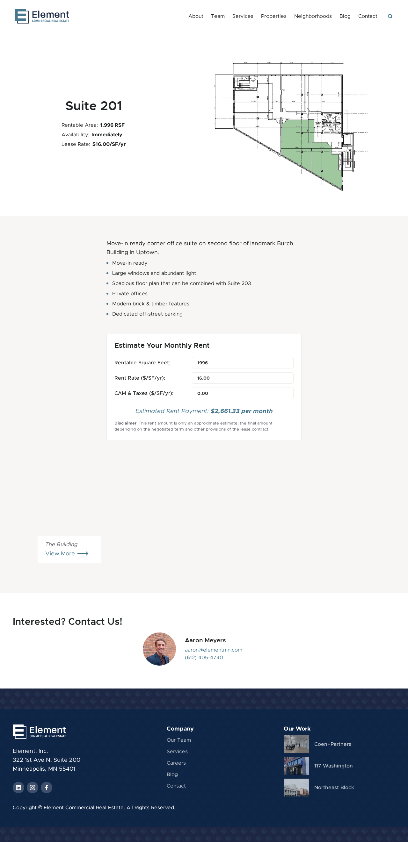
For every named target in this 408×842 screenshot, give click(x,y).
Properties (274, 16)
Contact (367, 16)
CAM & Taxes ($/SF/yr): (143, 393)
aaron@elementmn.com (213, 650)
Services (242, 16)
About (195, 16)
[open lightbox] (287, 124)
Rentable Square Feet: (142, 362)
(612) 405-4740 (204, 657)
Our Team (179, 740)
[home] (42, 16)
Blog (345, 16)
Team (218, 16)
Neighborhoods (313, 16)
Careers (176, 763)
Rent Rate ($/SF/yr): (139, 378)
